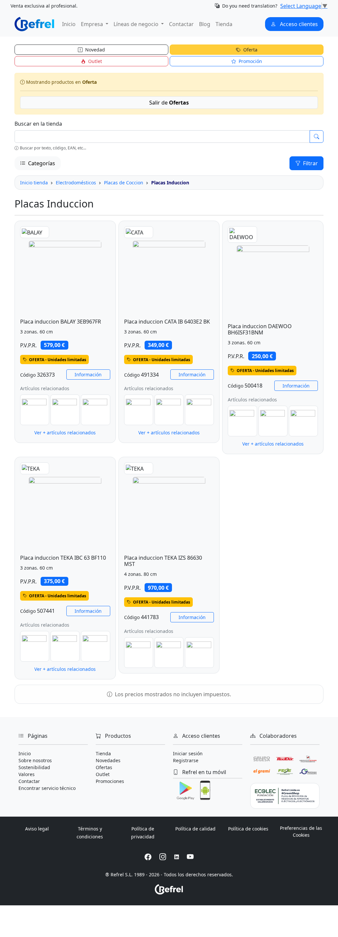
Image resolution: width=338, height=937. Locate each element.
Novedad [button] (94, 50)
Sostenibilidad (34, 767)
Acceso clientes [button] (298, 24)
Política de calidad (195, 829)
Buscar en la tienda (38, 123)
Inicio (69, 24)
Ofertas (104, 767)
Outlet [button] (94, 61)
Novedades (108, 760)
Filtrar (310, 163)
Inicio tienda (34, 182)
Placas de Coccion (123, 182)
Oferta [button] (249, 50)
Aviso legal (37, 829)
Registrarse (185, 760)
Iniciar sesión (188, 753)
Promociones (110, 781)
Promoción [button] (249, 61)
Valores (26, 774)
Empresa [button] (92, 24)
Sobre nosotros (35, 760)
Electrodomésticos (76, 182)
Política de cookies (248, 829)
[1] (316, 136)
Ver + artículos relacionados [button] (65, 432)
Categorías (41, 163)
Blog (204, 24)
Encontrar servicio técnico (47, 788)
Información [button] (88, 374)
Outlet (103, 774)
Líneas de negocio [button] (137, 24)
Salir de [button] (169, 102)
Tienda (224, 24)
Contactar (181, 24)
